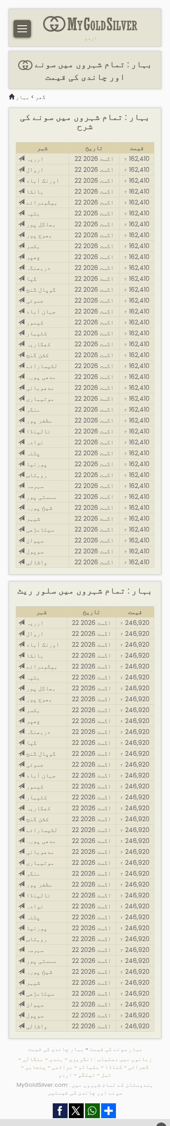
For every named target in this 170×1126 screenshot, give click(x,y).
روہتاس (35, 475)
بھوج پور (38, 235)
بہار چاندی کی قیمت (56, 1049)
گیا (30, 278)
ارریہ (34, 158)
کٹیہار (35, 333)
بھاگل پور (40, 224)
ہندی (56, 1059)
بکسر (32, 246)
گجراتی (138, 1067)
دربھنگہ (37, 267)
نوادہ (34, 442)
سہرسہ (34, 485)
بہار (23, 97)
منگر (32, 409)
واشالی (35, 562)
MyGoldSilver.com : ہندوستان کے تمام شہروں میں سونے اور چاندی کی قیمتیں (85, 1088)
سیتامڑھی (39, 529)
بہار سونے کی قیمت (116, 1049)
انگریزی (81, 1059)
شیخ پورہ (38, 507)
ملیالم (88, 1067)
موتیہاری (39, 398)
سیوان (34, 540)
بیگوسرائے (41, 202)
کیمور (34, 322)
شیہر (32, 518)
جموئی (34, 300)
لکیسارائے (41, 366)
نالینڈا (37, 431)
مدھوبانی (39, 387)
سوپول (34, 551)
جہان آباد (40, 311)
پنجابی (35, 1067)
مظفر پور (38, 420)
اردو (91, 37)
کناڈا (113, 1067)
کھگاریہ (37, 344)
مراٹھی (62, 1067)
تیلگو (86, 1074)
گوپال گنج (40, 289)
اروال (34, 169)
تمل (106, 1074)
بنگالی (33, 1059)
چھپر (32, 256)
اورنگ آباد (41, 180)
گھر (40, 97)
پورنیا (35, 464)
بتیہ (32, 213)
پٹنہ (32, 453)
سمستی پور (40, 496)
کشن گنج (36, 355)
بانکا (34, 191)
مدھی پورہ (40, 376)
